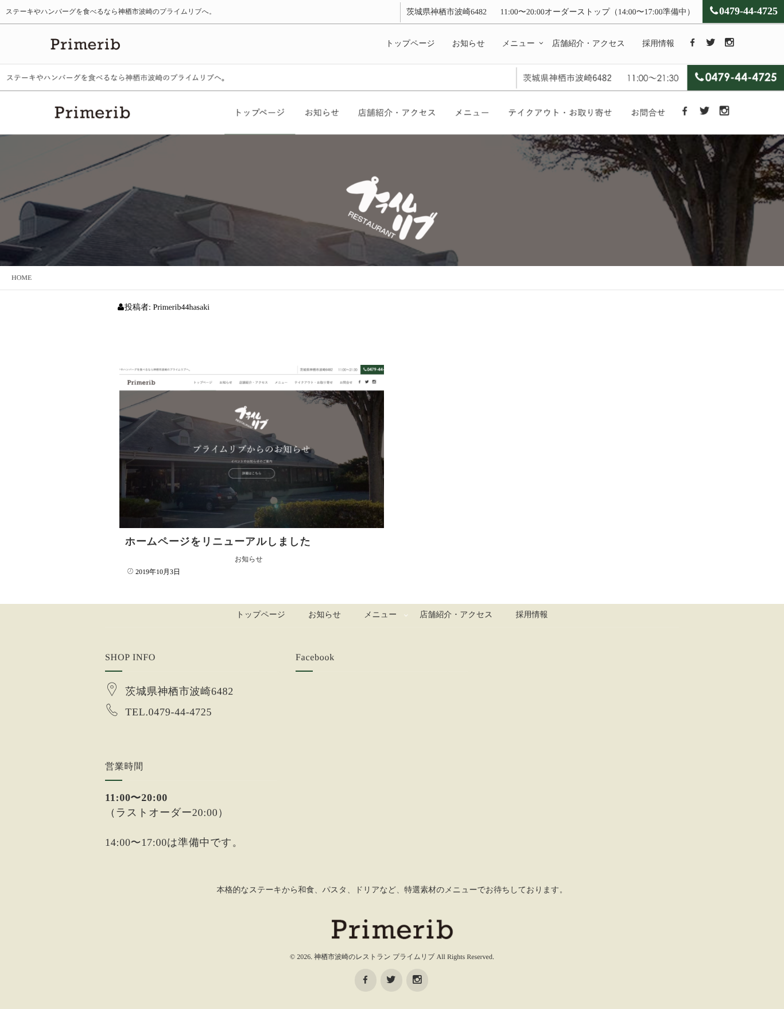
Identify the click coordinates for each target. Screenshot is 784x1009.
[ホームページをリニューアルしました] (251, 446)
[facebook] (692, 43)
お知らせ (468, 44)
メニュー (518, 44)
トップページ (410, 44)
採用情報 (658, 44)
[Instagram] (729, 43)
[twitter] (711, 43)
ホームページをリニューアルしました (218, 541)
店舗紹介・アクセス (588, 44)
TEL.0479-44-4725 (168, 712)
